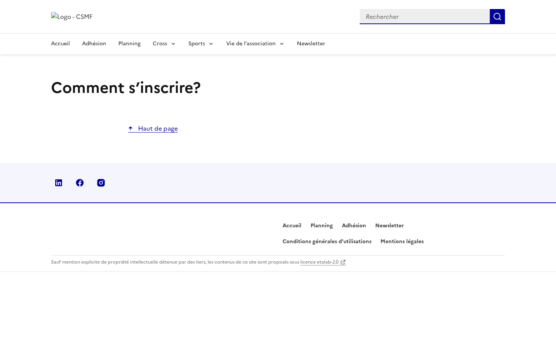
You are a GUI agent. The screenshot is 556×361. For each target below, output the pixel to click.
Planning (129, 44)
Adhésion (94, 44)
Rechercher (497, 16)
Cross (160, 44)
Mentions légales (402, 241)
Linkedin (58, 182)
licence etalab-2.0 (319, 262)
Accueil (60, 44)
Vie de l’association (251, 44)
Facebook (79, 182)
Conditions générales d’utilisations (327, 241)
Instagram (101, 182)
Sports (196, 44)
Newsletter (311, 44)
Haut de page (157, 128)
